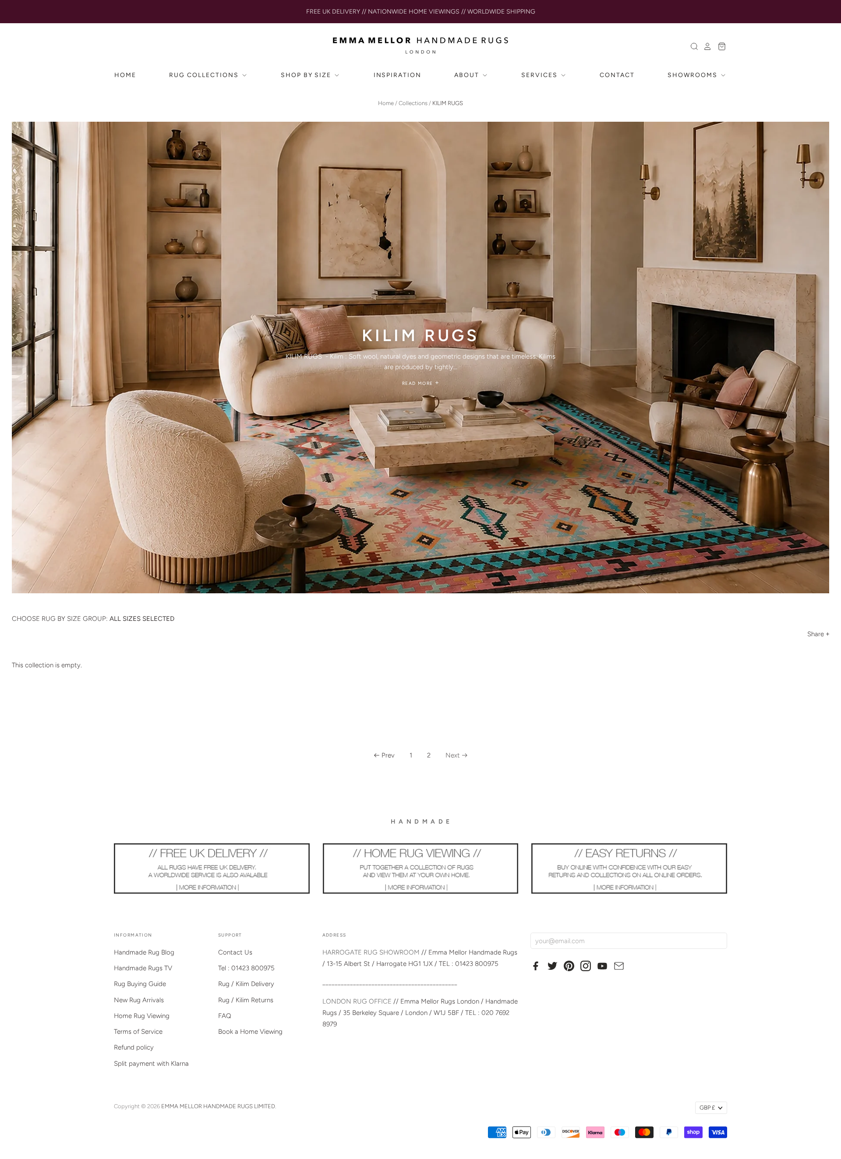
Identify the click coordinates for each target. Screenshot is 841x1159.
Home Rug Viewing (142, 1016)
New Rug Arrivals (139, 1000)
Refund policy (134, 1047)
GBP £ (707, 1107)
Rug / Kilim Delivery (246, 984)
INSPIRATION (398, 75)
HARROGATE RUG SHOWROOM (371, 952)
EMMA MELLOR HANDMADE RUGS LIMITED (218, 1106)
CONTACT (617, 75)
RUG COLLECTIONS (204, 75)
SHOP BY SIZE (307, 75)
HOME (125, 75)
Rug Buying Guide (140, 984)
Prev (388, 755)
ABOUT (467, 75)
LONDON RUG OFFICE (357, 1001)
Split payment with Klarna (151, 1063)
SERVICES (540, 75)
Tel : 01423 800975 (246, 968)
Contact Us (235, 952)
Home (386, 103)
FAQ (224, 1016)
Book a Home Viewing (250, 1032)
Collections (413, 103)
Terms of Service (138, 1032)
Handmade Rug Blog (144, 952)
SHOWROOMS (694, 75)
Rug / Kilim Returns (245, 1000)
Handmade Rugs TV (143, 968)
